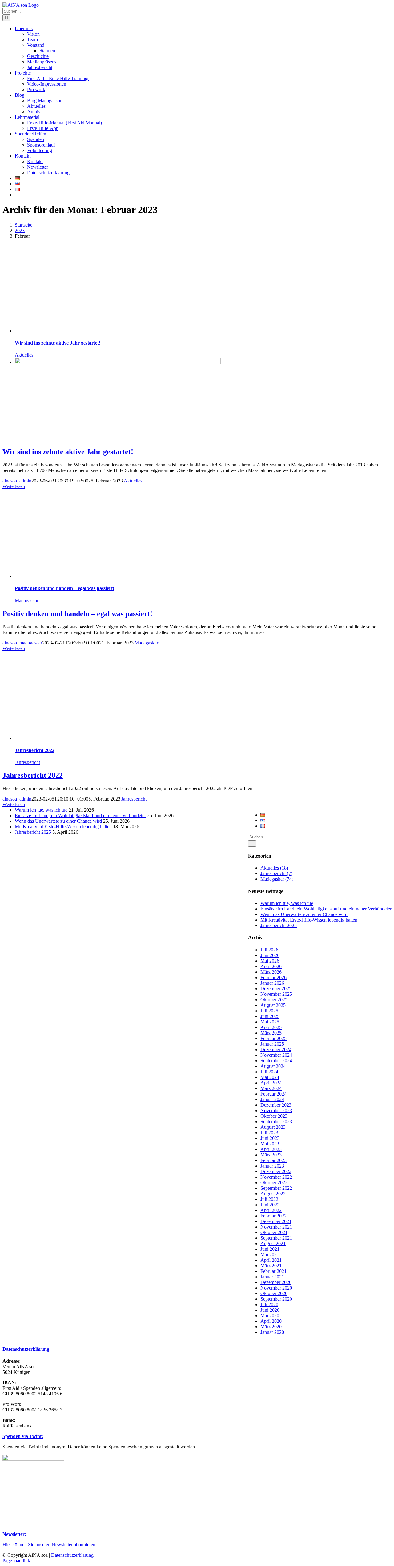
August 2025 (273, 1005)
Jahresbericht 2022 (34, 750)
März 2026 (271, 972)
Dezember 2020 (275, 1282)
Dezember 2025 (275, 988)
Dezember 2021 (275, 1221)
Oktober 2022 (273, 1182)
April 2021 (271, 1260)
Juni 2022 (269, 1204)
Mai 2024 (269, 1077)
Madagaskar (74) (276, 879)
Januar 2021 (272, 1276)
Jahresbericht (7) (276, 873)
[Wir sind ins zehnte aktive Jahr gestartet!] (118, 362)
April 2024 (271, 1082)
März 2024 (271, 1088)
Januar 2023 (272, 1165)
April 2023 (271, 1149)
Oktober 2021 (273, 1232)
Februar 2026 (273, 977)
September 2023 (276, 1121)
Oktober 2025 (273, 999)
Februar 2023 (273, 1160)
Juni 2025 (269, 1016)
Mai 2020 (269, 1315)
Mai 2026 (269, 960)
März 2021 (271, 1265)
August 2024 (273, 1066)
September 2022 (276, 1188)
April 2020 (271, 1321)
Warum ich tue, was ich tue (286, 903)
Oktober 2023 (273, 1116)
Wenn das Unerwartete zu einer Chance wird (304, 914)
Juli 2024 (269, 1071)
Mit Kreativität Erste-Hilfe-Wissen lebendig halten (308, 919)
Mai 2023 (269, 1143)
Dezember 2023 (275, 1105)
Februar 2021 (273, 1271)
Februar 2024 (273, 1093)
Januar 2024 (272, 1099)
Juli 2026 (269, 949)
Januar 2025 (272, 1044)
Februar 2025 (273, 1038)
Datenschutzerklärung (72, 1555)
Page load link (16, 1560)
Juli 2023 (269, 1132)
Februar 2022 (273, 1215)
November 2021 (276, 1226)
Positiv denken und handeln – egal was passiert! (64, 588)
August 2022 (273, 1193)
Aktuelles (24, 354)
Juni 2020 (269, 1310)
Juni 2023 (269, 1138)
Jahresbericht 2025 (278, 925)
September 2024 (276, 1060)
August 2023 (273, 1127)
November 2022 (276, 1177)
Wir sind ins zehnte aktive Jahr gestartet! (57, 342)
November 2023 (276, 1110)
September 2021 (276, 1238)
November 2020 (276, 1287)
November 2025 (276, 994)
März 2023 (271, 1154)
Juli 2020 (269, 1304)
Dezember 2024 (275, 1049)
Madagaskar (26, 600)
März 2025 (271, 1032)
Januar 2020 (272, 1332)
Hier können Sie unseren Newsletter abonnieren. (49, 1544)
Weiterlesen (13, 486)
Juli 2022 (269, 1199)
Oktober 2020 (273, 1293)
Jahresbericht (27, 762)
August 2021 (273, 1243)
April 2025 (271, 1027)
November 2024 (276, 1055)
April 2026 (271, 966)
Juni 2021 (269, 1249)
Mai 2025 (269, 1021)
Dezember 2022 (275, 1171)
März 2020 (271, 1326)
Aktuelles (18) (274, 867)
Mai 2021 (269, 1254)
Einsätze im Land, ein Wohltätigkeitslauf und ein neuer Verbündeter (326, 908)
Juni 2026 (269, 955)
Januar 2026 (272, 983)
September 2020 (276, 1299)
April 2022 (271, 1210)
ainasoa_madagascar (22, 642)
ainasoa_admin (16, 480)
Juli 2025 (269, 1010)
